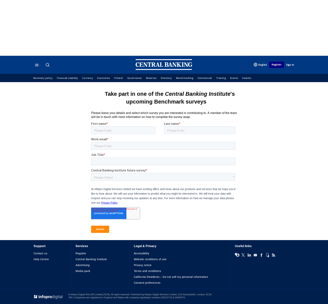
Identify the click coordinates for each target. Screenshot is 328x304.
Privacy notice (143, 265)
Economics (103, 78)
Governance (134, 78)
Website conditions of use (150, 259)
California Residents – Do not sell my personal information (171, 277)
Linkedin (249, 255)
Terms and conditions (147, 271)
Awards (246, 78)
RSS (273, 255)
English (262, 65)
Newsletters (255, 255)
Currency (87, 78)
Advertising (83, 265)
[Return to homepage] (164, 69)
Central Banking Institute (91, 259)
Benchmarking (184, 78)
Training (221, 78)
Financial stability (67, 78)
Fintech (118, 78)
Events (234, 78)
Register (276, 64)
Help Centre (41, 259)
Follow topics (237, 255)
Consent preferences (147, 283)
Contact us (40, 253)
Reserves (151, 78)
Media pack (83, 271)
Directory (166, 78)
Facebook (261, 255)
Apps (267, 255)
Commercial (205, 78)
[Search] (48, 65)
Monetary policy (43, 78)
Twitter (243, 255)
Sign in (290, 65)
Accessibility (141, 253)
